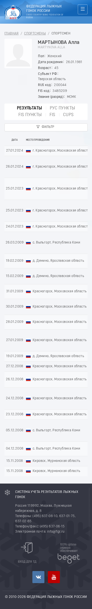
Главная (11, 33)
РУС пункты (62, 108)
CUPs (68, 115)
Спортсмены (35, 33)
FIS (52, 115)
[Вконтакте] (38, 577)
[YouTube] (54, 577)
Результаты (29, 108)
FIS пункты (30, 115)
